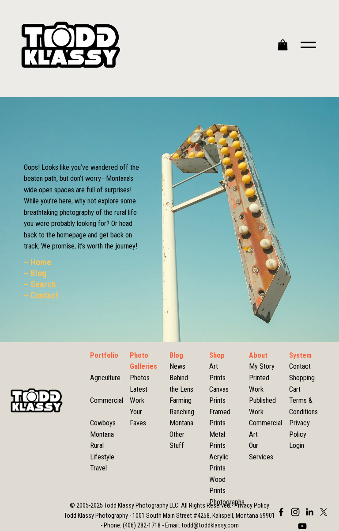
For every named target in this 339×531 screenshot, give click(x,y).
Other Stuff (177, 440)
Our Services (261, 451)
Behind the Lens (181, 383)
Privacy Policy (299, 429)
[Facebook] (281, 512)
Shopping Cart (302, 383)
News (177, 366)
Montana (181, 423)
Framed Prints (219, 418)
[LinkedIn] (309, 512)
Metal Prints (217, 440)
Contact (300, 366)
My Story (262, 366)
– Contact (41, 295)
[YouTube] (302, 526)
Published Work (262, 406)
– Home (37, 262)
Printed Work (259, 383)
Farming (181, 400)
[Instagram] (295, 512)
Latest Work (138, 395)
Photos (140, 378)
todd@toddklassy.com (210, 525)
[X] (323, 512)
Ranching (182, 412)
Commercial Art (265, 429)
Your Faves (138, 418)
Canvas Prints (219, 395)
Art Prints (217, 372)
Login (296, 445)
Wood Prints (217, 485)
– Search (40, 284)
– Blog (35, 273)
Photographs (227, 502)
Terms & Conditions (303, 406)
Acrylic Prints (219, 463)
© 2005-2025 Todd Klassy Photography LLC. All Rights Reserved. (150, 505)
